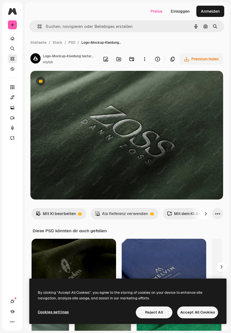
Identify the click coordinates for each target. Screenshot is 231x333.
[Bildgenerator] (12, 107)
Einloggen (180, 11)
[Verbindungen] (12, 301)
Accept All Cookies (197, 312)
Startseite (38, 42)
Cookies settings (53, 312)
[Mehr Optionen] (144, 59)
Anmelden (210, 11)
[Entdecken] (12, 68)
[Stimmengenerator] (12, 127)
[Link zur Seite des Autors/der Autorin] (35, 59)
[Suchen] (12, 48)
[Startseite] (12, 38)
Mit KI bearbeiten (56, 215)
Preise (156, 11)
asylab (48, 62)
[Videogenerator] (12, 117)
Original (66, 81)
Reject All (154, 312)
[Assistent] (12, 138)
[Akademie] (12, 311)
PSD (71, 42)
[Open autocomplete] (37, 26)
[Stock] (12, 58)
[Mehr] (12, 321)
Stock (57, 42)
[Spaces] (12, 97)
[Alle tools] (12, 87)
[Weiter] (206, 213)
